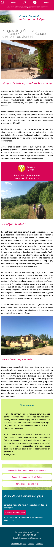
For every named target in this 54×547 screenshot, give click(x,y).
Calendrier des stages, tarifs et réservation (26, 470)
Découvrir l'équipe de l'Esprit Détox (27, 477)
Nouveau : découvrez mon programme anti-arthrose (27, 7)
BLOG (13, 2)
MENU (46, 2)
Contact (39, 543)
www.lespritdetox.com (15, 512)
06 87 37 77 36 (29, 535)
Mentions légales (18, 543)
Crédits (31, 543)
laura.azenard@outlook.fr (30, 538)
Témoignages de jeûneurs (27, 484)
